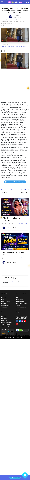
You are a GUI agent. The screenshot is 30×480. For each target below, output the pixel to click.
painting (16, 21)
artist (11, 20)
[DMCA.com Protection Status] (23, 330)
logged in (13, 281)
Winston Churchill (6, 23)
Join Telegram (15, 477)
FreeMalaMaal (17, 16)
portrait (22, 21)
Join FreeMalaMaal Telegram (15, 182)
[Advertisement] (15, 85)
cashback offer (23, 223)
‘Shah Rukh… (25, 192)
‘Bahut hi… (4, 192)
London (11, 21)
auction (16, 20)
